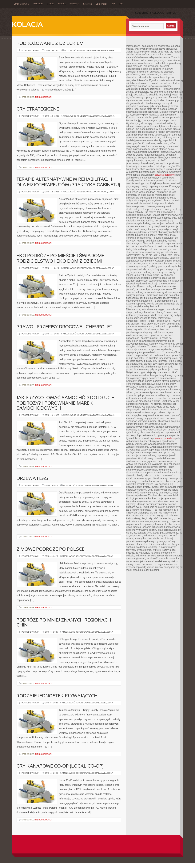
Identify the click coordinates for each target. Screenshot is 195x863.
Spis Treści (101, 4)
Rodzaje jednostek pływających (57, 696)
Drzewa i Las (32, 479)
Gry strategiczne (38, 109)
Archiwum (38, 4)
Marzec (62, 4)
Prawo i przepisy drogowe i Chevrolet (64, 327)
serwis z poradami (165, 174)
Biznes (50, 4)
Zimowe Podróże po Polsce (51, 549)
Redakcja (74, 4)
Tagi (112, 4)
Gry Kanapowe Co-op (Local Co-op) (60, 766)
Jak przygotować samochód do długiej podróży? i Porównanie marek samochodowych (66, 403)
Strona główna (21, 4)
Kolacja (27, 25)
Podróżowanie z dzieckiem (50, 44)
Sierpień (87, 4)
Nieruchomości (43, 97)
